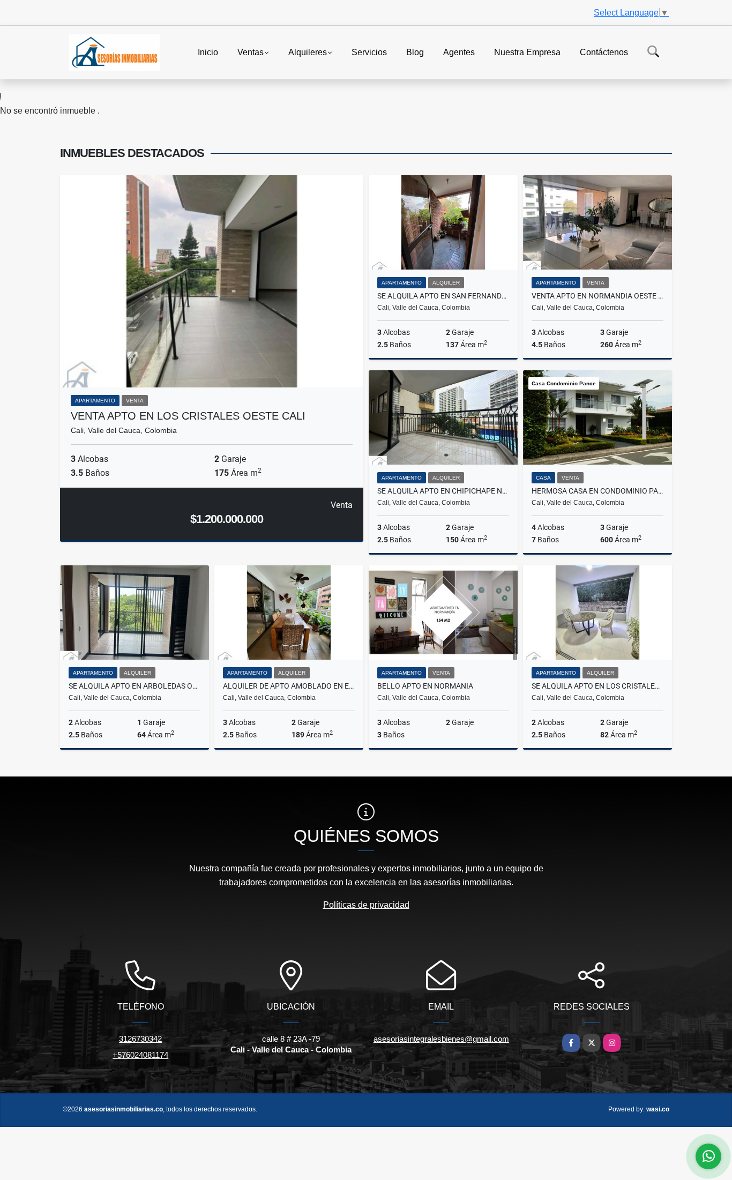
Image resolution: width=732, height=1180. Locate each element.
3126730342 (140, 1038)
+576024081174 (140, 1054)
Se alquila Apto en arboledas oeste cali (134, 686)
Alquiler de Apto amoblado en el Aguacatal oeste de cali (289, 686)
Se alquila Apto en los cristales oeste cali (597, 686)
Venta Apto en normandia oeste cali (597, 296)
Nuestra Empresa (527, 51)
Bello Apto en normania (425, 686)
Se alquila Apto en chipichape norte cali (443, 491)
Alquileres (307, 51)
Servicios (369, 51)
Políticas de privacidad (366, 904)
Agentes (459, 51)
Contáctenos (604, 51)
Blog (415, 51)
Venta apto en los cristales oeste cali (188, 416)
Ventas (250, 51)
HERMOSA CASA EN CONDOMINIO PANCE (597, 491)
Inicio (208, 51)
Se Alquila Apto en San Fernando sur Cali (443, 296)
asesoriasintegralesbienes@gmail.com (441, 1038)
